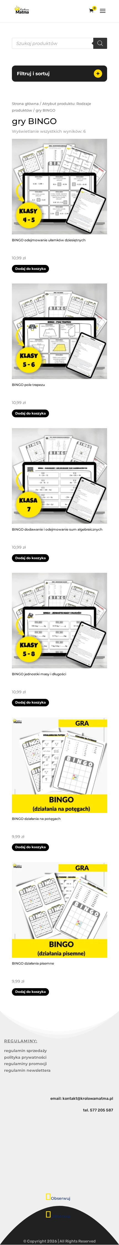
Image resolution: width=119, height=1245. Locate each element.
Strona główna (25, 104)
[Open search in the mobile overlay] (59, 43)
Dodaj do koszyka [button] (30, 269)
